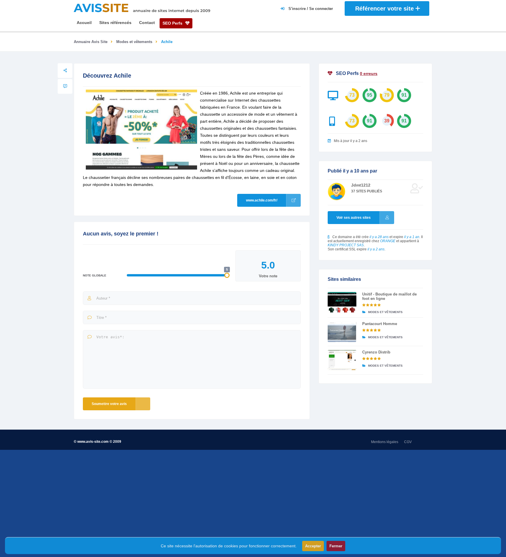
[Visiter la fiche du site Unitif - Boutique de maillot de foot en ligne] (342, 302)
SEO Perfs (173, 23)
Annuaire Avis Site (90, 42)
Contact (147, 22)
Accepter (313, 546)
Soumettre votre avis (109, 404)
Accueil (84, 22)
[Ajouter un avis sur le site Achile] (65, 86)
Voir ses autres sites (353, 218)
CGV (408, 442)
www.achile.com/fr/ (261, 200)
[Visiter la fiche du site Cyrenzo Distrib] (342, 360)
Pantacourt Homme (379, 324)
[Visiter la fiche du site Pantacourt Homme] (342, 332)
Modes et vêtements (134, 42)
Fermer (335, 546)
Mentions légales (384, 442)
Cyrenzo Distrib (376, 352)
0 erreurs (368, 73)
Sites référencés (115, 22)
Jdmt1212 (360, 185)
